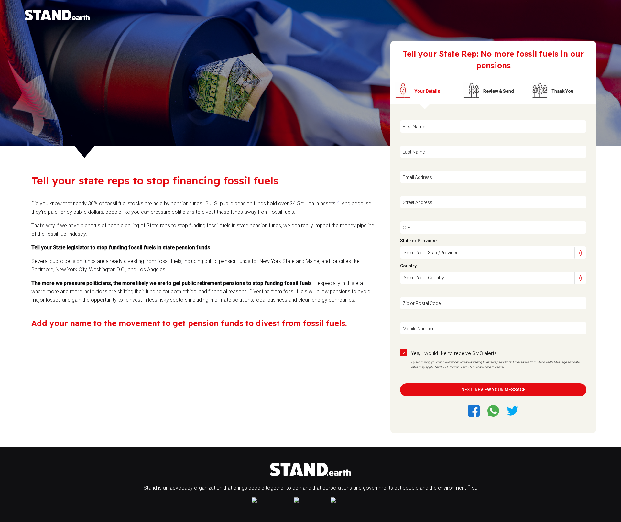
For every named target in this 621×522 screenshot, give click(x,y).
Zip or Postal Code (422, 303)
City (406, 227)
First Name (414, 126)
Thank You (562, 91)
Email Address (417, 177)
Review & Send (498, 91)
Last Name (414, 152)
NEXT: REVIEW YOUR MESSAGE (493, 389)
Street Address (417, 202)
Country (408, 265)
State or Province (418, 240)
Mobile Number (418, 328)
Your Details (427, 91)
